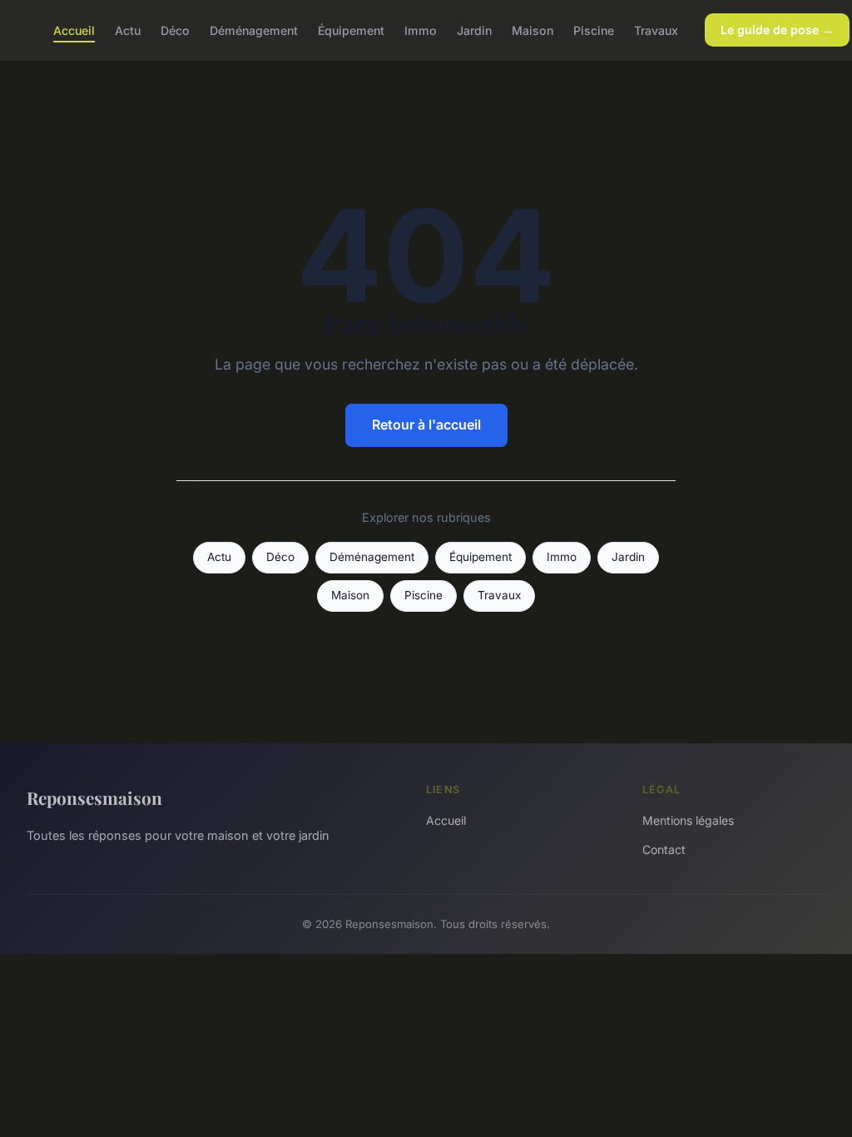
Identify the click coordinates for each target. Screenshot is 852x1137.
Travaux (656, 29)
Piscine (593, 29)
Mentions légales (688, 820)
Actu (128, 29)
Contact (664, 849)
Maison (532, 29)
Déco (175, 29)
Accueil (74, 29)
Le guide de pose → (777, 29)
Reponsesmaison (94, 797)
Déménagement (254, 29)
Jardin (474, 29)
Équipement (351, 29)
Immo (420, 29)
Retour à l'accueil (426, 424)
